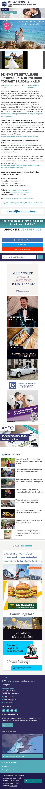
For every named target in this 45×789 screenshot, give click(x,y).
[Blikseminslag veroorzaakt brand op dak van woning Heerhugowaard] (8, 472)
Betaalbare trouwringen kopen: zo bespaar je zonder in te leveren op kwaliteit (27, 533)
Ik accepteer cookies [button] (33, 781)
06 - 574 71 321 (31, 229)
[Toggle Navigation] (40, 4)
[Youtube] (12, 710)
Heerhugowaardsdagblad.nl (19, 2)
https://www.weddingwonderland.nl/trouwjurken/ (19, 136)
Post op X (23, 245)
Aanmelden (7, 725)
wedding (15, 198)
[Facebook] (4, 710)
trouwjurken (7, 198)
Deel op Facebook (24, 240)
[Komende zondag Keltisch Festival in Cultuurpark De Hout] (8, 524)
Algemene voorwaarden (9, 762)
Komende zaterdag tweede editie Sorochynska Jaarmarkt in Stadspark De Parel (28, 461)
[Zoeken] (40, 257)
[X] (8, 710)
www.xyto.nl (8, 702)
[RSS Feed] (16, 710)
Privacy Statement (8, 770)
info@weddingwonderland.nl (21, 192)
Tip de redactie (24, 249)
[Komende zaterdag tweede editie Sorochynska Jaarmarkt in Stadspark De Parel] (8, 462)
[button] (1, 60)
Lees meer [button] (13, 786)
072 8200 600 (9, 697)
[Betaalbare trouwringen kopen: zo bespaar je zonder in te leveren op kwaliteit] (8, 534)
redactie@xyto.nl (10, 699)
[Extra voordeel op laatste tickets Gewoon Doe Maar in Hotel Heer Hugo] (8, 493)
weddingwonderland (26, 198)
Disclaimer (5, 766)
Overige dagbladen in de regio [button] (13, 756)
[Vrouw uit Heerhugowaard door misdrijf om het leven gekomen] (8, 503)
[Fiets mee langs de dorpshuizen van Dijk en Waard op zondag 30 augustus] (8, 483)
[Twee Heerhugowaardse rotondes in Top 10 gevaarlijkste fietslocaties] (8, 513)
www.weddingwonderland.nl (18, 190)
